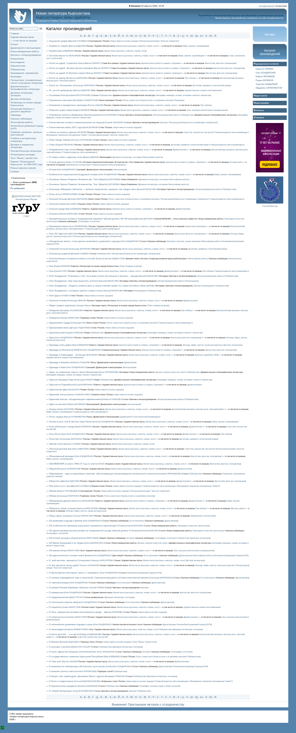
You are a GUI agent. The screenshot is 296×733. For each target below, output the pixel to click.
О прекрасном (56, 592)
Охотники (54, 55)
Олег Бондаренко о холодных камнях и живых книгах (76, 290)
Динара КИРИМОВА (114, 612)
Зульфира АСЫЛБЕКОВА (72, 310)
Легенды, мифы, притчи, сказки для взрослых (202, 345)
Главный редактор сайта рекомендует (231, 132)
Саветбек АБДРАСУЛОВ (113, 259)
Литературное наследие (23, 154)
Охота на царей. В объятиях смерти (67, 73)
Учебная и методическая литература (193, 538)
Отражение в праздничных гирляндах (68, 105)
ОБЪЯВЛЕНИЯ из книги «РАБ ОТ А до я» (70, 463)
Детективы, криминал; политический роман (211, 85)
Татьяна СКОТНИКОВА (82, 140)
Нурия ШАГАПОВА (66, 409)
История (130, 538)
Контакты (259, 110)
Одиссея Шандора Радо (61, 379)
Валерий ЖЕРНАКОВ (77, 199)
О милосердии (56, 629)
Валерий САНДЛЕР (79, 254)
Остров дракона (57, 162)
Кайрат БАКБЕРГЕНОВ (88, 100)
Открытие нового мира (60, 110)
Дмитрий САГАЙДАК (77, 41)
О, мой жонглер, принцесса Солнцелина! (70, 560)
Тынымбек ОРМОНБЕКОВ (169, 474)
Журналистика (18, 66)
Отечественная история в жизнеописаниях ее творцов (76, 122)
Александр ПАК (78, 323)
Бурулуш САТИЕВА (72, 444)
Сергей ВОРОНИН (84, 385)
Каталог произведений (270, 52)
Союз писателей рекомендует (146, 417)
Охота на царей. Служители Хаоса (66, 63)
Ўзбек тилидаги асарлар (130, 266)
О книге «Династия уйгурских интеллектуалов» (72, 651)
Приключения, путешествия (78, 165)
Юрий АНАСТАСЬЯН (81, 647)
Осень (52, 194)
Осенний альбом (57, 204)
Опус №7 (53, 233)
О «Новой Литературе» (60, 691)
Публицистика (18, 69)
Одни (51, 337)
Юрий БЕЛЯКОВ (90, 127)
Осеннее (53, 213)
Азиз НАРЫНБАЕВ (106, 652)
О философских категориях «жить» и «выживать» (74, 572)
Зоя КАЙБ (71, 204)
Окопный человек (58, 300)
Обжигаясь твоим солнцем (62, 508)
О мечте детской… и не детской (65, 634)
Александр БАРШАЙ (84, 380)
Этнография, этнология (88, 221)
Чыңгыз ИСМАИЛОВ (90, 565)
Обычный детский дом (60, 449)
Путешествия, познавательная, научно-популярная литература (27, 81)
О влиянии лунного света (62, 671)
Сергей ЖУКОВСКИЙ (83, 691)
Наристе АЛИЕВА (264, 69)
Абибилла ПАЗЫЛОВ (80, 362)
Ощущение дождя (58, 41)
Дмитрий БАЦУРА (71, 390)
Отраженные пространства (62, 100)
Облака (52, 491)
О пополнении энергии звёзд (63, 602)
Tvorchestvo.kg (269, 206)
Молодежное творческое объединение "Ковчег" (67, 135)
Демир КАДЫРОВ (91, 157)
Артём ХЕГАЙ (98, 464)
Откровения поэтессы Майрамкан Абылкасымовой (75, 115)
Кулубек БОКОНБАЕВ (87, 686)
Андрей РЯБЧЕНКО (64, 145)
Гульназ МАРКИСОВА (83, 516)
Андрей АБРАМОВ (81, 110)
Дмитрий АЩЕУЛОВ (68, 234)
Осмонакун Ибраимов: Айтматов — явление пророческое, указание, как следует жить (92, 189)
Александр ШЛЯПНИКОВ (161, 578)
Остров (52, 169)
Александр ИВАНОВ (77, 301)
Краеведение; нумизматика (24, 73)
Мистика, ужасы (238, 508)
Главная (15, 33)
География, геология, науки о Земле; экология (159, 686)
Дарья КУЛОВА (61, 296)
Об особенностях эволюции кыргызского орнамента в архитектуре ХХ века (87, 525)
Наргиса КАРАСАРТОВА (87, 508)
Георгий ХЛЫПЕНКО (114, 122)
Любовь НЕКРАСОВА (68, 214)
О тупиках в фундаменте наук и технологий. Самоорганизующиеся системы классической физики (99, 577)
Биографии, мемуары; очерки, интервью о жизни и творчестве (183, 95)
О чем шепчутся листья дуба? (64, 565)
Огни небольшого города (61, 426)
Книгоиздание (18, 62)
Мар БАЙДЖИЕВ (65, 51)
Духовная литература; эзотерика (127, 157)
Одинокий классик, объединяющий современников (75, 399)
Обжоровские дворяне (60, 501)
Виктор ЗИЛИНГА (93, 63)
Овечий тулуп (56, 444)
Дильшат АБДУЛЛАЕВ (80, 328)
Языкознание (17, 58)
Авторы (270, 34)
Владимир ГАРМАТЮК (115, 676)
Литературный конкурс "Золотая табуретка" (159, 41)
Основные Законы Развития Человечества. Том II (74, 179)
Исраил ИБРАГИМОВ (88, 538)
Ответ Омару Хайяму (60, 140)
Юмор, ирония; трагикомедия (195, 46)
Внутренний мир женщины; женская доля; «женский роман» (198, 409)
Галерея (15, 171)
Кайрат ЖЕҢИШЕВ (265, 76)
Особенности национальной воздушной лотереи (73, 174)
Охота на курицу (57, 78)
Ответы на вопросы (59, 132)
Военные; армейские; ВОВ (206, 355)
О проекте (259, 117)
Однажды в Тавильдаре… (62, 355)
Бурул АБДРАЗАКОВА (92, 634)
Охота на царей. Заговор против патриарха (71, 68)
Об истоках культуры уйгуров (63, 538)
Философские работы (22, 122)
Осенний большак (58, 199)
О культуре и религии (60, 647)
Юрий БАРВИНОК (83, 427)
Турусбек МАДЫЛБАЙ (267, 84)
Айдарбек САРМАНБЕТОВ (269, 88)
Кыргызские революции (195, 226)
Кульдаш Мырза (83, 305)
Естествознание (137, 521)
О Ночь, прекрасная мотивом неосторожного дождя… (76, 612)
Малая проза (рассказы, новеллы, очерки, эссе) (137, 46)
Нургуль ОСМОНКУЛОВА (79, 395)
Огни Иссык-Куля (57, 434)
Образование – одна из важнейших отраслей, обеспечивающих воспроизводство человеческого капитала (103, 473)
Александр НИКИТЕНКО (68, 496)
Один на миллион (58, 404)
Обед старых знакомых (60, 515)
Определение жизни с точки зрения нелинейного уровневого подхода (84, 241)
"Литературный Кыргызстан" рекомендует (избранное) (193, 122)
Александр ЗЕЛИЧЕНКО (84, 85)
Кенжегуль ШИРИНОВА (77, 78)
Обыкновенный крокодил (61, 456)
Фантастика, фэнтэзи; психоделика (220, 63)
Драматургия (130, 362)
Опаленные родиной (59, 253)
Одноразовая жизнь (59, 327)
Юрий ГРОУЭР (75, 597)
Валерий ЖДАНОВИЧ (69, 642)
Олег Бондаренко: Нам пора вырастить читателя (74, 281)
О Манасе (54, 642)
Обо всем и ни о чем (59, 486)
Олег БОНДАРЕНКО (66, 170)
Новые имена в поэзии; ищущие (124, 41)
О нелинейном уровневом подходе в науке (71, 624)
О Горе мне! (55, 661)
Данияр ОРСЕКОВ (78, 132)
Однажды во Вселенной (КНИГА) (65, 350)
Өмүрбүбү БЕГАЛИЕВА (110, 179)
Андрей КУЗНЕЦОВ (74, 333)
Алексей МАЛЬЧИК (134, 526)
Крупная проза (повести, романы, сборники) (160, 63)
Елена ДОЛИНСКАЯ (94, 543)
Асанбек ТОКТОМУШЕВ (86, 671)
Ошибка (53, 51)
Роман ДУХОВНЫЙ (76, 404)
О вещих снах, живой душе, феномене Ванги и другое (76, 676)
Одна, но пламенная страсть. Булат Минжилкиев (74, 372)
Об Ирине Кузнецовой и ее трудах (66, 543)
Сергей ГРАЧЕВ (97, 588)
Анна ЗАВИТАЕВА (81, 449)
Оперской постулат (58, 249)
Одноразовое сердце (59, 322)
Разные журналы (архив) (23, 168)
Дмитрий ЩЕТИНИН (144, 219)
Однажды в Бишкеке (59, 362)
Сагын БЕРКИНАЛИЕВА (67, 194)
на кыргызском (266, 6)
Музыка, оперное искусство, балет (171, 372)
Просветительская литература (26, 151)
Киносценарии (119, 170)
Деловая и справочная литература (22, 145)
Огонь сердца (56, 416)
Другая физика (171, 521)
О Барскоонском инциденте (63, 686)
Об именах (54, 550)
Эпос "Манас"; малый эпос (24, 158)
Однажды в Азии (57, 367)
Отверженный (56, 149)
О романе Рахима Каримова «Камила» (69, 587)
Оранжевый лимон (58, 226)
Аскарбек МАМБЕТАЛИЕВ (76, 629)
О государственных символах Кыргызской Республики (76, 656)
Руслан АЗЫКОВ (95, 105)
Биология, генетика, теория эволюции (183, 241)
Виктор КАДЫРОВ (77, 46)
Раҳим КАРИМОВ (62, 266)
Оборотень (54, 481)
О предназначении (58, 597)
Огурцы (53, 409)
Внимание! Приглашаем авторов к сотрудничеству (148, 704)
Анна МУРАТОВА (109, 115)
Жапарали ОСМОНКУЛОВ (68, 469)
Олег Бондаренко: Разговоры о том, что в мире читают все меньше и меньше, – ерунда (93, 276)
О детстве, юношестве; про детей (198, 132)
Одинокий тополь (58, 394)
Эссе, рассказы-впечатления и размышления (207, 110)
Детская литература (21, 99)
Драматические (180, 150)
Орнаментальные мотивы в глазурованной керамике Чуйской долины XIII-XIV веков (91, 218)
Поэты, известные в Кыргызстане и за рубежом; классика (148, 100)
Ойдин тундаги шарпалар (62, 305)
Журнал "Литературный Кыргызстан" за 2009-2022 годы (27, 162)
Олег (51, 295)
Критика (163, 122)
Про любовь (190, 78)
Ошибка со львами (58, 46)
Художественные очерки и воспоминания (203, 90)
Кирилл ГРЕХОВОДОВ (67, 491)
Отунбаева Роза (57, 95)
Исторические (236, 162)
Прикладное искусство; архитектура (193, 526)
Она (51, 266)
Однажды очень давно (60, 345)
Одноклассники (57, 332)
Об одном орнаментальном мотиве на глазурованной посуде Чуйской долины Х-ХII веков (94, 530)
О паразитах (55, 607)
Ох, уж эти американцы (61, 90)
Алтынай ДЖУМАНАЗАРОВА (87, 681)
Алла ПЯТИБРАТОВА (78, 226)
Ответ (52, 144)
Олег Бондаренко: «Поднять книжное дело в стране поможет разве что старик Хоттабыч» (94, 285)
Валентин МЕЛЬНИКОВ (70, 56)
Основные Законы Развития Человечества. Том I (73, 184)
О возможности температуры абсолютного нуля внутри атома (80, 666)
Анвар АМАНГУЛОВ (70, 551)
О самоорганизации (59, 582)
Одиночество (55, 389)
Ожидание (54, 310)
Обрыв (52, 468)
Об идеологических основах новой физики (70, 555)
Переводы (16, 115)
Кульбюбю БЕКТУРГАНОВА (78, 95)
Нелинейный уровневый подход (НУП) (231, 555)
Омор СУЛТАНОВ (74, 162)
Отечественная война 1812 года (65, 127)
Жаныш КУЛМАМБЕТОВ (74, 417)
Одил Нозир (69, 150)
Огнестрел (54, 439)
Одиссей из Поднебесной (62, 384)
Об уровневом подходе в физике (65, 520)
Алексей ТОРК (60, 271)
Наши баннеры (261, 103)
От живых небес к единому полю (65, 157)
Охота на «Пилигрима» (61, 85)
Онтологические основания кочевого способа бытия (75, 258)
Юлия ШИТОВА (147, 286)
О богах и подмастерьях (61, 681)
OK (41, 29)
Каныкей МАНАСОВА (146, 189)
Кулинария (16, 76)
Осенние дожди (57, 209)
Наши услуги (260, 95)
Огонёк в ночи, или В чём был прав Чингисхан (72, 421)
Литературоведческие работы (166, 115)
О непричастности (58, 617)
